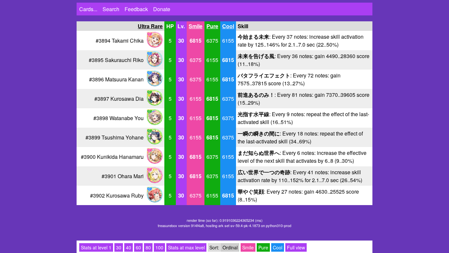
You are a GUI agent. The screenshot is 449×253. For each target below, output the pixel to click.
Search (111, 9)
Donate (161, 9)
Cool (228, 26)
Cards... (88, 9)
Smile (195, 26)
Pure (212, 26)
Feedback (136, 9)
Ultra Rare (150, 26)
